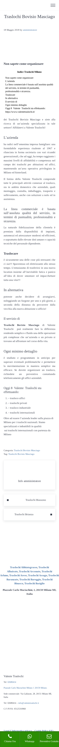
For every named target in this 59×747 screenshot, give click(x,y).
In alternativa (11, 98)
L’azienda (10, 81)
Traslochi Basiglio (34, 583)
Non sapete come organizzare (19, 78)
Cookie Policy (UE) (43, 731)
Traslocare (10, 95)
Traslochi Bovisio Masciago (27, 450)
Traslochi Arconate (29, 571)
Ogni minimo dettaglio (16, 105)
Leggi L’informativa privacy (18, 731)
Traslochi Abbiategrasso (23, 567)
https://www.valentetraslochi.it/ (20, 112)
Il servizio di (11, 101)
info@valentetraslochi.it (28, 703)
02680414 (12, 682)
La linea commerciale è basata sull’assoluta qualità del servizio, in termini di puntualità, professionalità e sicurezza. (29, 88)
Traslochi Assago (37, 575)
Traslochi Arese (18, 575)
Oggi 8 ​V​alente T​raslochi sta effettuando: (25, 108)
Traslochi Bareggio (30, 579)
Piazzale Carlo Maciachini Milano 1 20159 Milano (25, 688)
